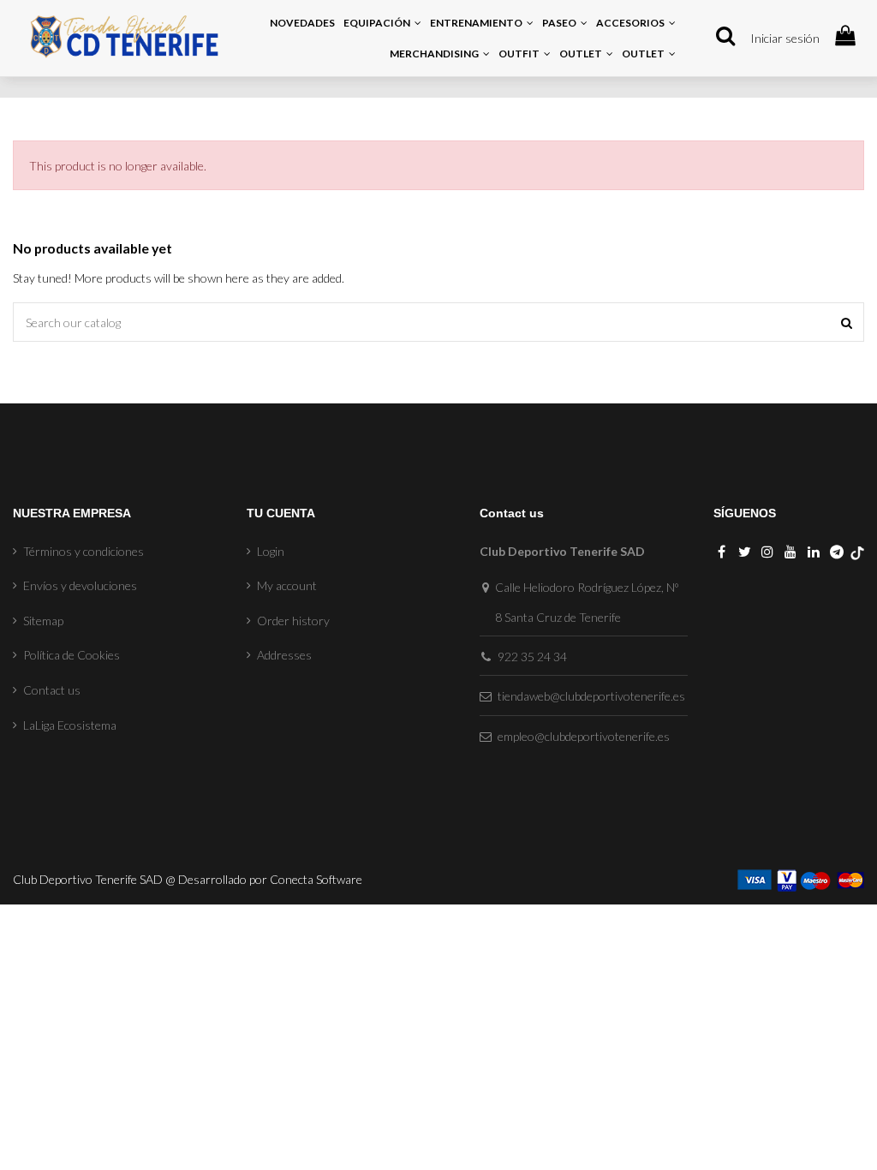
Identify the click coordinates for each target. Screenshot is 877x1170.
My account (287, 585)
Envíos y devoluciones (80, 585)
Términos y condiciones (83, 551)
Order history (293, 620)
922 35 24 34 (532, 656)
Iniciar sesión (785, 38)
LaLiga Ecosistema (69, 725)
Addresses (284, 655)
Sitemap (43, 620)
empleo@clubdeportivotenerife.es (584, 736)
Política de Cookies (71, 655)
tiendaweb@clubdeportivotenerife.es (591, 696)
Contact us (52, 690)
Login (270, 551)
